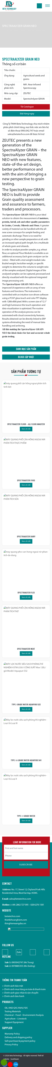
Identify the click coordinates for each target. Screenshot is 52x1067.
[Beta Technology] (9, 6)
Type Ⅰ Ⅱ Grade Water (26, 815)
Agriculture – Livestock (16, 1019)
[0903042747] (4, 1062)
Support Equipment (14, 1022)
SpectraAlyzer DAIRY (26, 536)
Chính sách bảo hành (14, 996)
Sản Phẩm (14, 31)
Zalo (19, 952)
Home (5, 31)
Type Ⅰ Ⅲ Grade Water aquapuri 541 (26, 760)
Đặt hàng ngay (26, 114)
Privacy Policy (11, 1045)
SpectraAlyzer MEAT (26, 648)
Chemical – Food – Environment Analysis (24, 1015)
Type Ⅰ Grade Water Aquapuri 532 (26, 704)
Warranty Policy (12, 1034)
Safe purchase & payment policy (20, 1041)
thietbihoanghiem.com (16, 920)
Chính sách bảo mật (13, 986)
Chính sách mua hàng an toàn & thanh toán (25, 989)
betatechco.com (12, 916)
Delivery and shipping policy (18, 1037)
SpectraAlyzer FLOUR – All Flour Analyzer (26, 424)
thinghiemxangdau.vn (15, 923)
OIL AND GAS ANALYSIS (16, 1008)
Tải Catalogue (27, 107)
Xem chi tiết (26, 429)
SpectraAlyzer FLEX (26, 592)
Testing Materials (13, 1011)
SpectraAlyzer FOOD (26, 480)
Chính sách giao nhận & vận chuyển (21, 993)
